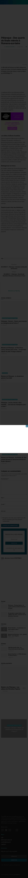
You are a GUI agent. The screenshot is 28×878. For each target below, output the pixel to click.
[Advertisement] (14, 439)
